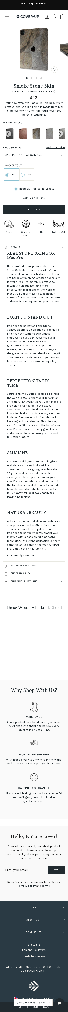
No (29, 174)
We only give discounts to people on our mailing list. (33, 968)
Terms (46, 885)
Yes (14, 174)
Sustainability (21, 573)
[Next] (60, 134)
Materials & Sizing (23, 565)
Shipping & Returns (24, 581)
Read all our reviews (34, 956)
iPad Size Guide (55, 147)
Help (33, 907)
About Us (33, 920)
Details (16, 247)
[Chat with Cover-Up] (59, 1003)
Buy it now (34, 209)
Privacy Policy (27, 885)
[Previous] (8, 134)
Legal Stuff (33, 932)
